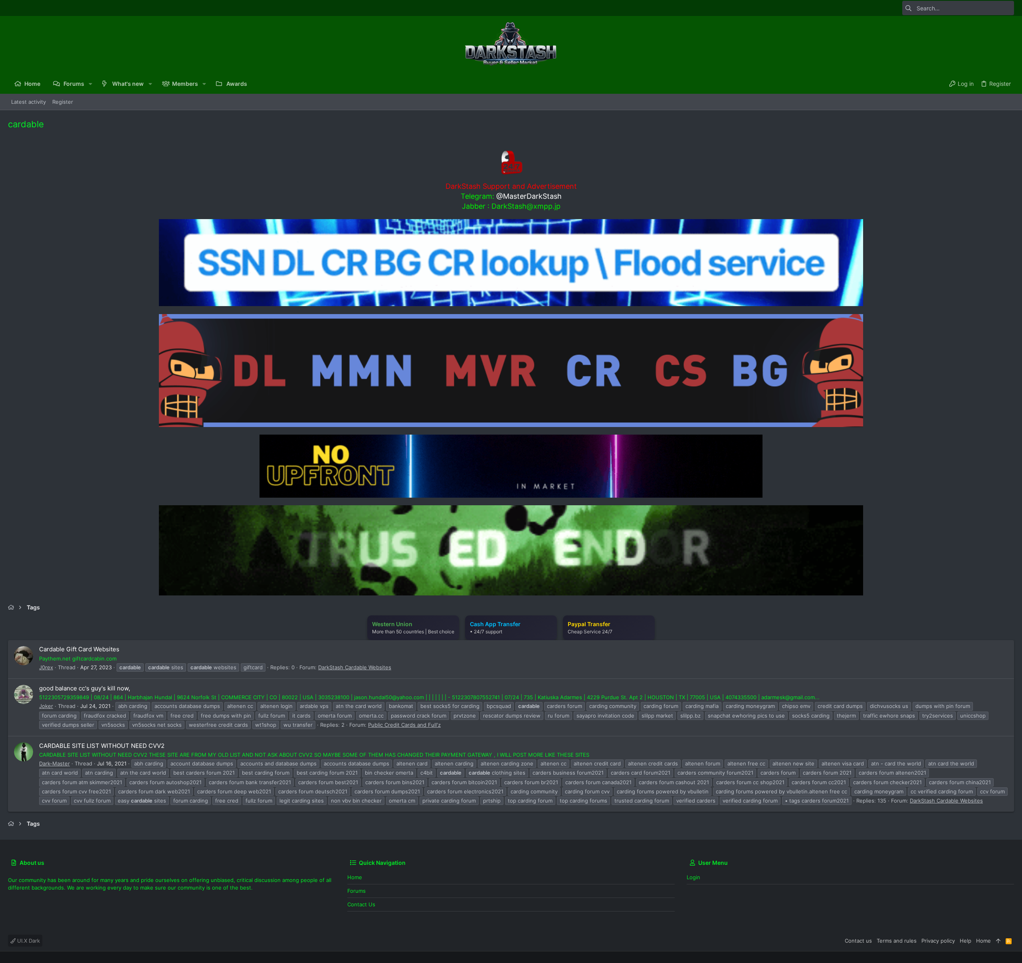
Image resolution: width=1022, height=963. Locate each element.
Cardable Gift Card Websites (79, 649)
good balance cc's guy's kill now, (84, 688)
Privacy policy (938, 940)
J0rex (46, 667)
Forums (356, 891)
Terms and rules (897, 940)
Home (354, 877)
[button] (90, 84)
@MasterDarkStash (529, 196)
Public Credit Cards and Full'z (404, 725)
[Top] (998, 941)
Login (693, 877)
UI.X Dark (28, 940)
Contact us (361, 904)
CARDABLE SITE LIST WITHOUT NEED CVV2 (101, 745)
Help (965, 940)
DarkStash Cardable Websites (354, 667)
